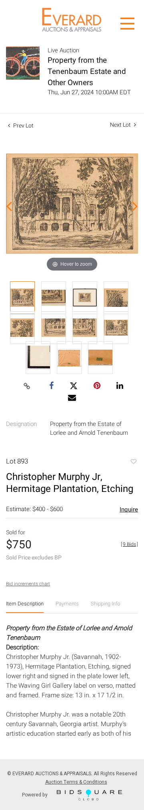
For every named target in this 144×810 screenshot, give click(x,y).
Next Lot (121, 124)
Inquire (129, 509)
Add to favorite (133, 462)
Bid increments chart (28, 583)
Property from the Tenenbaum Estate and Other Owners (87, 71)
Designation (21, 424)
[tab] (25, 607)
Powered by (35, 794)
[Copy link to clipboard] (27, 386)
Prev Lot (23, 125)
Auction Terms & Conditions (76, 782)
